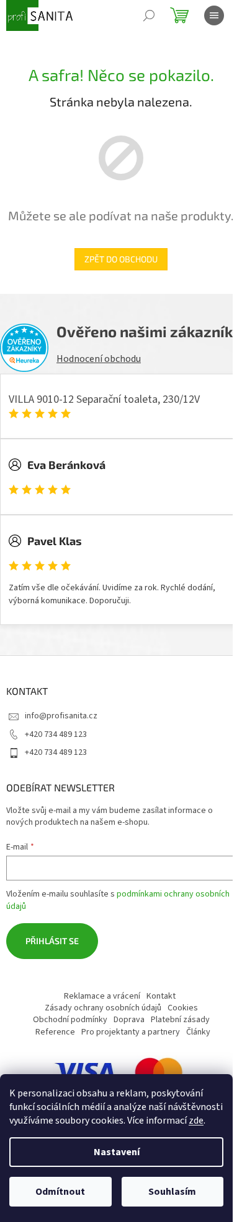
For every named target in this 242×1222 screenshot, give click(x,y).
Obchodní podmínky (70, 1019)
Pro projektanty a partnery (130, 1032)
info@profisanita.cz (61, 716)
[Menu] (214, 15)
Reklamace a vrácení (102, 996)
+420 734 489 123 (56, 734)
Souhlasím (172, 1191)
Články (198, 1032)
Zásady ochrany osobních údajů (103, 1008)
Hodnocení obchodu (98, 359)
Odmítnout (60, 1191)
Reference (55, 1032)
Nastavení (117, 1152)
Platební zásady (180, 1019)
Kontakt (161, 996)
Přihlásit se (52, 941)
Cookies (183, 1008)
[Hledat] (149, 15)
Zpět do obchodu (121, 259)
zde (196, 1120)
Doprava (129, 1019)
